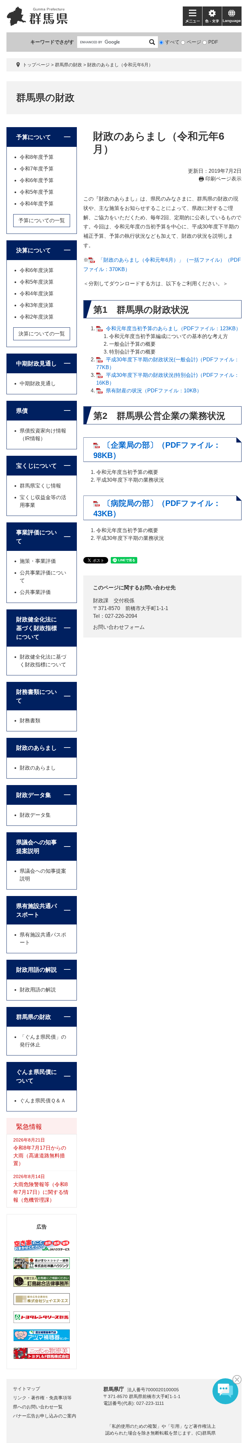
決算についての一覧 (41, 333)
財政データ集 (33, 795)
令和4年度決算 (37, 293)
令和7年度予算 (37, 168)
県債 (22, 411)
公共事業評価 (35, 592)
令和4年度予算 (37, 203)
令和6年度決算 (37, 270)
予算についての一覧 (41, 220)
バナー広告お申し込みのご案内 (44, 1415)
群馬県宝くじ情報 (40, 485)
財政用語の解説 (36, 970)
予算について (33, 137)
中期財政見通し (36, 363)
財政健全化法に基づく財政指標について (36, 628)
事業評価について (36, 536)
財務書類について (36, 696)
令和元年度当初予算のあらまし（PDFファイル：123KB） (173, 328)
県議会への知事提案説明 (36, 846)
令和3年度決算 (37, 305)
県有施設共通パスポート (36, 910)
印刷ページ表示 (223, 178)
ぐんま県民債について (36, 1076)
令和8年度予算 (37, 157)
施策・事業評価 (38, 561)
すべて (172, 42)
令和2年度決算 (37, 317)
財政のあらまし (36, 748)
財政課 (100, 600)
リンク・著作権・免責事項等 (42, 1397)
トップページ (36, 64)
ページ (194, 42)
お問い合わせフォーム (119, 627)
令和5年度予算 (37, 192)
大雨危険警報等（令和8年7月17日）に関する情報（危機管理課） (40, 1192)
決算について (33, 250)
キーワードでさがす (52, 42)
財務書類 (30, 720)
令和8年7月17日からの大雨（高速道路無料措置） (39, 1155)
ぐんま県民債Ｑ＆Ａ (43, 1100)
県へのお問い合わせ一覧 (38, 1406)
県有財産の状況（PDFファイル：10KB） (154, 390)
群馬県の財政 (68, 64)
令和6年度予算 (37, 180)
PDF (213, 42)
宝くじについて (36, 466)
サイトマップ (26, 1388)
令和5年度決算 (37, 282)
